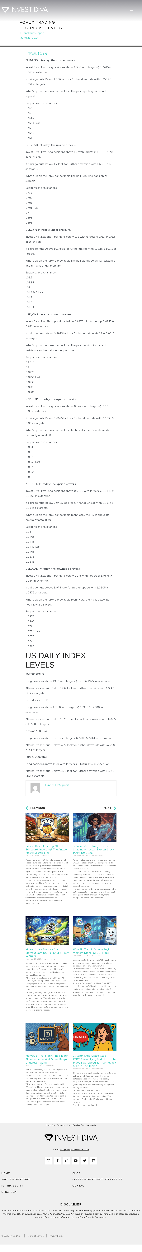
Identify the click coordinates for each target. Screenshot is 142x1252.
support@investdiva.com (74, 1149)
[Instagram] (48, 1160)
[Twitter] (84, 1160)
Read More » (31, 909)
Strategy (9, 1192)
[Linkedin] (93, 1160)
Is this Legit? (12, 1185)
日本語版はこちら (37, 53)
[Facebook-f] (57, 1160)
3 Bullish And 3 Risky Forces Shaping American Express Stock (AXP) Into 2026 (93, 849)
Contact (79, 1185)
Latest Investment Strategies (97, 1179)
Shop (76, 1173)
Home (5, 1173)
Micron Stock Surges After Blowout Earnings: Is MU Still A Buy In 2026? (47, 953)
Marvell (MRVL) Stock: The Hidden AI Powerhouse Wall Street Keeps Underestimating (47, 1059)
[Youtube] (75, 1160)
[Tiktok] (66, 1160)
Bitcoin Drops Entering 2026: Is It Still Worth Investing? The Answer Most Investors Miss (47, 849)
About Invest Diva (16, 1179)
